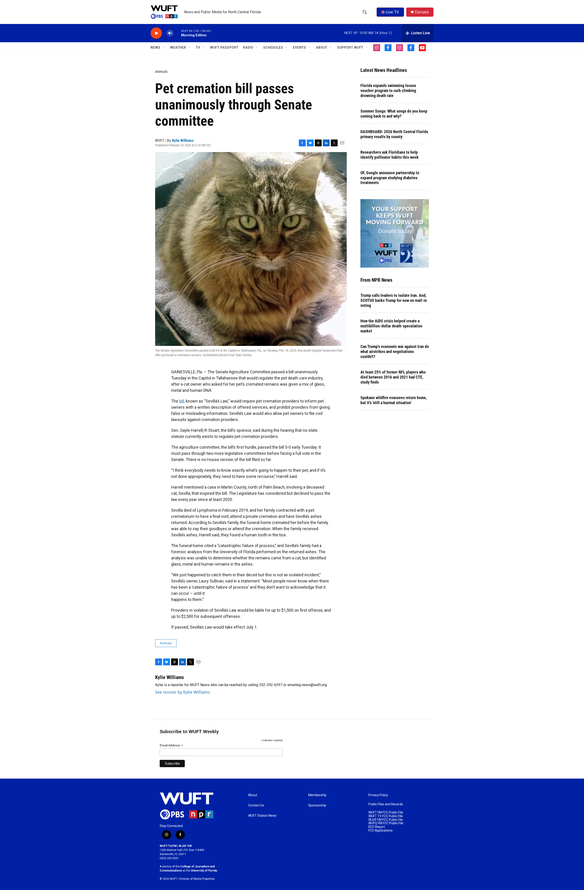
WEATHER (178, 47)
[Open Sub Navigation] (164, 47)
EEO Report (376, 827)
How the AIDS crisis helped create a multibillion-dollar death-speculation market (391, 326)
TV (198, 47)
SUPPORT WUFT (350, 47)
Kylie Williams (183, 140)
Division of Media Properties (197, 878)
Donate (422, 12)
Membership (317, 795)
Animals (161, 71)
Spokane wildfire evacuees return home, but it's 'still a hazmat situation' (393, 400)
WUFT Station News (262, 815)
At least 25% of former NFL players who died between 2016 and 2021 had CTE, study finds (393, 377)
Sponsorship (317, 805)
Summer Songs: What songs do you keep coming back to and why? (393, 113)
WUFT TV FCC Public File (385, 816)
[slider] (177, 33)
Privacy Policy (378, 795)
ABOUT (321, 47)
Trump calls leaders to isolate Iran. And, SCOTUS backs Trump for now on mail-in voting (393, 300)
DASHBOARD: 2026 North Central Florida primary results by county (394, 134)
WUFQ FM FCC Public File (385, 823)
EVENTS (299, 47)
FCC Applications (380, 830)
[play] (156, 33)
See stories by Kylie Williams (182, 692)
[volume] (170, 33)
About (252, 795)
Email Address (171, 745)
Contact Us (256, 805)
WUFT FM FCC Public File (385, 812)
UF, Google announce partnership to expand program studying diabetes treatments (389, 177)
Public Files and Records (385, 804)
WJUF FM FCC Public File (385, 820)
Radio (248, 47)
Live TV (392, 12)
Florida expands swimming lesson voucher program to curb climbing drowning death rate (388, 90)
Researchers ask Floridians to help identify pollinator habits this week (389, 155)
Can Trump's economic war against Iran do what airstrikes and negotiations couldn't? (394, 351)
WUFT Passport (224, 47)
